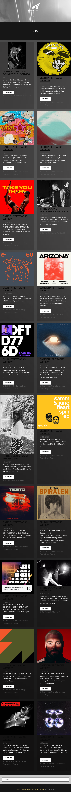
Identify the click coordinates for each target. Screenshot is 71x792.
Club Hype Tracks (48, 102)
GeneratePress (49, 789)
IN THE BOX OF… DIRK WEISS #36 (52, 589)
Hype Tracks (50, 105)
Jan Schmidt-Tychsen (23, 96)
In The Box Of (10, 96)
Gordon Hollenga (48, 233)
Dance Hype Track (11, 171)
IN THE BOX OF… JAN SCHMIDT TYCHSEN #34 (16, 73)
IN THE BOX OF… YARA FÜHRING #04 (15, 457)
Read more (9, 93)
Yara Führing (20, 480)
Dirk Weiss (46, 612)
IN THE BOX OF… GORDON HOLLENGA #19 (54, 210)
